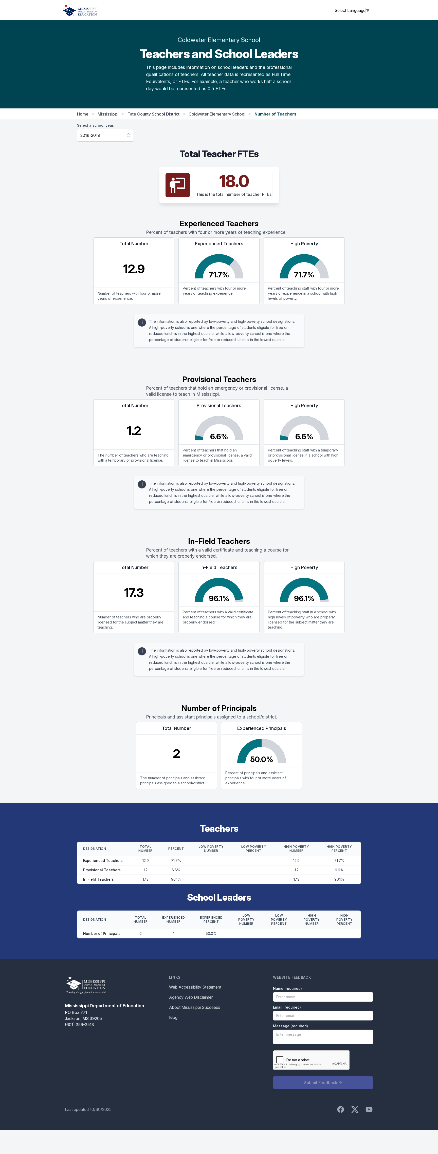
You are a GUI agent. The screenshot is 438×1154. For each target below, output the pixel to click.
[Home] (80, 10)
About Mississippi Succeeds (194, 1007)
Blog (173, 1017)
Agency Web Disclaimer (191, 997)
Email (287, 1007)
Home (82, 114)
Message (290, 1026)
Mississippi (108, 114)
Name (287, 988)
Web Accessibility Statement (195, 987)
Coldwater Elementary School (217, 114)
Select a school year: (95, 125)
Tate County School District (153, 114)
